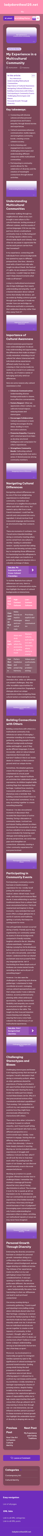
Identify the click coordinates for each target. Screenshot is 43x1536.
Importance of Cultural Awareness (20, 86)
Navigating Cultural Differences (19, 88)
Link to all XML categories (14, 1518)
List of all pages (10, 1504)
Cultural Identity (14, 49)
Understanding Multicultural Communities (18, 82)
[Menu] (22, 11)
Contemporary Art (13, 1475)
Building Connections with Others (20, 91)
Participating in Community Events (20, 93)
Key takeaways (15, 78)
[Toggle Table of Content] (32, 75)
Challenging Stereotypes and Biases (18, 97)
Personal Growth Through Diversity (17, 102)
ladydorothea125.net (21, 5)
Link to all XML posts (11, 1521)
